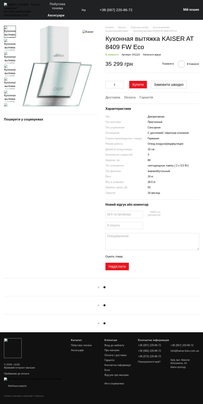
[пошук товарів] (74, 10)
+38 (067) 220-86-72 (116, 10)
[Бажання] (158, 10)
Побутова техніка (57, 6)
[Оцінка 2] (135, 256)
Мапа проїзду (178, 367)
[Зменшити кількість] (108, 84)
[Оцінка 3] (142, 256)
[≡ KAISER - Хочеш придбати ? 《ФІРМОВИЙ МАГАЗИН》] (13, 348)
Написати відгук (152, 54)
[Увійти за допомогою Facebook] (164, 213)
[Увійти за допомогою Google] (171, 213)
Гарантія (109, 360)
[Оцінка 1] (129, 256)
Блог (107, 370)
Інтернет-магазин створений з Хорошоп (24, 396)
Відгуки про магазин (116, 374)
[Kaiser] (88, 31)
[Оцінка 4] (148, 256)
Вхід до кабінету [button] (114, 345)
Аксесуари (56, 15)
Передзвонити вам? (149, 361)
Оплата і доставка (115, 355)
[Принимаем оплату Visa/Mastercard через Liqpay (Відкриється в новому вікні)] (33, 378)
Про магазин (111, 350)
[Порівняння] (168, 10)
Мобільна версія (17, 386)
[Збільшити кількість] (121, 84)
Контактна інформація (117, 365)
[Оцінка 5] (154, 256)
